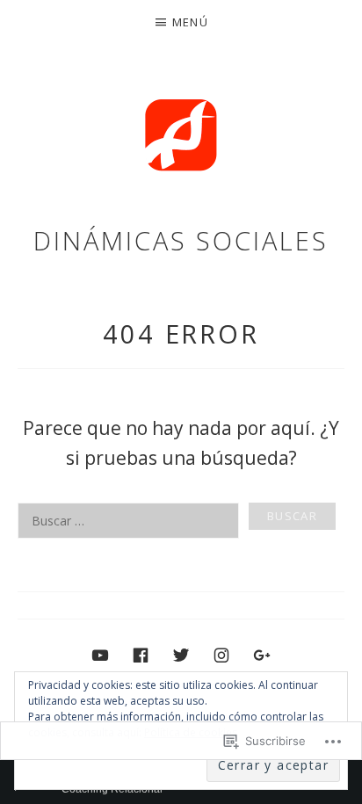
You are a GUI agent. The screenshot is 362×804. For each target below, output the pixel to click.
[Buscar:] (181, 521)
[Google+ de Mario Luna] (262, 654)
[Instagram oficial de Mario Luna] (221, 654)
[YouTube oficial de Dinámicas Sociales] (100, 654)
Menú (190, 22)
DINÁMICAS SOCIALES (180, 240)
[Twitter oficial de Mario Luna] (181, 654)
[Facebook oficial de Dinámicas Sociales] (140, 654)
